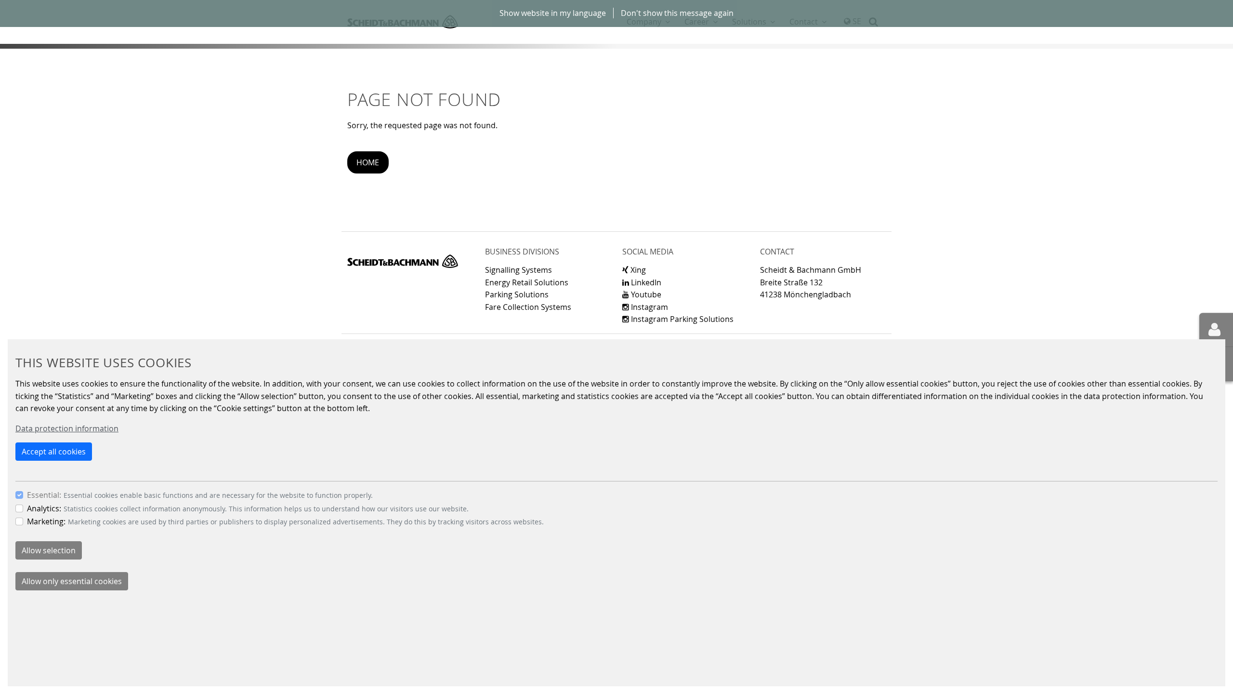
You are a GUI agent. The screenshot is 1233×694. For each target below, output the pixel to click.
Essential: (44, 495)
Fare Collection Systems (528, 307)
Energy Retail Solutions (526, 282)
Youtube (645, 294)
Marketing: (46, 521)
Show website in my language (552, 13)
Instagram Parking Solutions (681, 319)
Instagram (648, 307)
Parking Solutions (517, 294)
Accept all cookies (54, 451)
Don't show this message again (677, 13)
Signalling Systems (518, 270)
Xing (637, 270)
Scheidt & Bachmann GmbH (402, 261)
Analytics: (44, 508)
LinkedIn (645, 282)
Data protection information (66, 428)
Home (367, 162)
